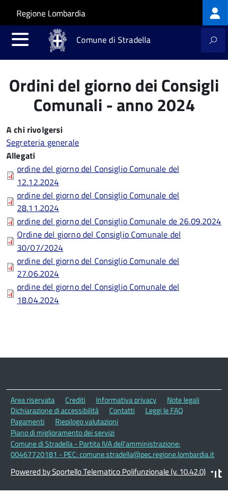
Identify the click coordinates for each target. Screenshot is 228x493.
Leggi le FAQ (164, 410)
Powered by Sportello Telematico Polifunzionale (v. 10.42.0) (108, 471)
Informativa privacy (126, 399)
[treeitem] (215, 12)
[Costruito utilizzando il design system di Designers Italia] (216, 474)
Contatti (122, 410)
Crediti (75, 399)
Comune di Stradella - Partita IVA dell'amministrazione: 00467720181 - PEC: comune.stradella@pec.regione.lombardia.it (112, 449)
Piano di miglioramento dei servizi (63, 432)
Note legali (183, 399)
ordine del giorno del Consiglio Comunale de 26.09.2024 (119, 221)
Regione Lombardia (50, 13)
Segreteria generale (42, 142)
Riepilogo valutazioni (86, 421)
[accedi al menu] (20, 39)
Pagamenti (28, 421)
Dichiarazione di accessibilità (55, 410)
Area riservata (33, 399)
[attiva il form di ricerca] (213, 40)
